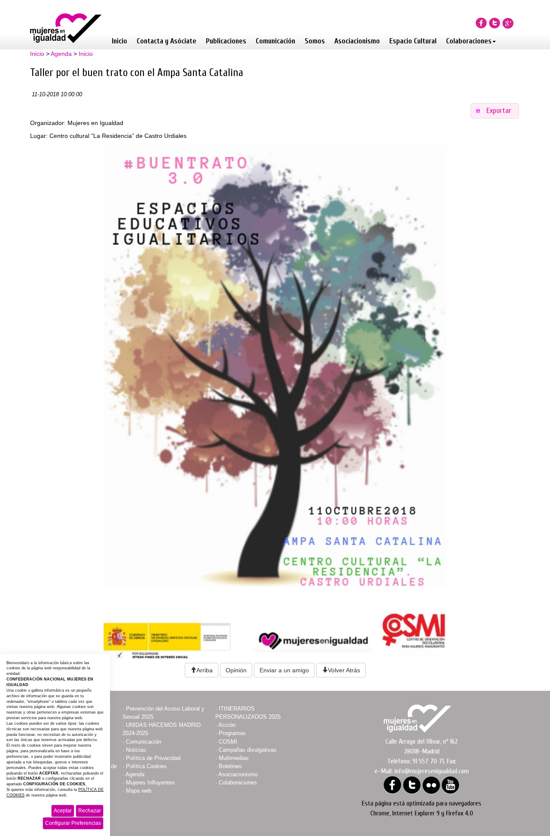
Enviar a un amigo (284, 670)
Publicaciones (226, 41)
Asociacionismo (357, 41)
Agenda (61, 53)
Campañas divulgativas (248, 750)
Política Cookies (146, 766)
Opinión (236, 670)
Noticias (136, 750)
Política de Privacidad (153, 758)
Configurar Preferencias (73, 823)
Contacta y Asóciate (166, 41)
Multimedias (234, 758)
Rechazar (89, 811)
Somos (315, 41)
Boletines (230, 766)
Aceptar (63, 811)
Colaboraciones (469, 41)
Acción (226, 725)
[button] (495, 111)
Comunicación (275, 41)
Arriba (204, 670)
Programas (232, 733)
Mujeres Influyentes (150, 782)
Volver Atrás (344, 670)
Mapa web (138, 790)
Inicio (119, 41)
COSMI (228, 741)
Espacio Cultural (413, 41)
